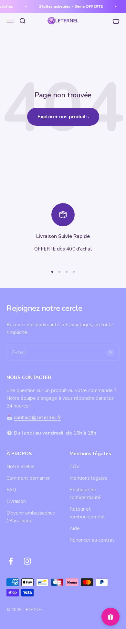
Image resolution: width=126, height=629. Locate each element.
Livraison (16, 501)
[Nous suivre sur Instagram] (27, 561)
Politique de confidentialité (85, 493)
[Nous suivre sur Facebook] (10, 561)
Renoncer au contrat (91, 540)
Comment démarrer (28, 478)
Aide (74, 528)
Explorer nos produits (63, 116)
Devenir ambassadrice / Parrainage (30, 517)
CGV (74, 466)
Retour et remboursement (87, 513)
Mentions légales (88, 478)
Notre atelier (20, 466)
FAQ (11, 489)
